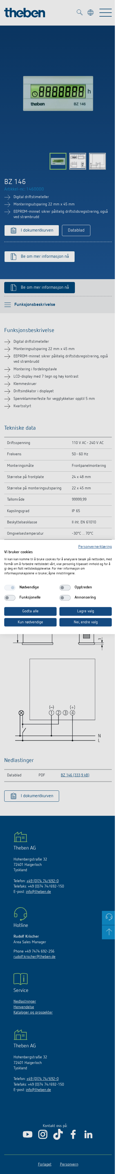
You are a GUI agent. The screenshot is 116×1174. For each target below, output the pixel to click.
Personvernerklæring (95, 547)
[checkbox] (9, 587)
